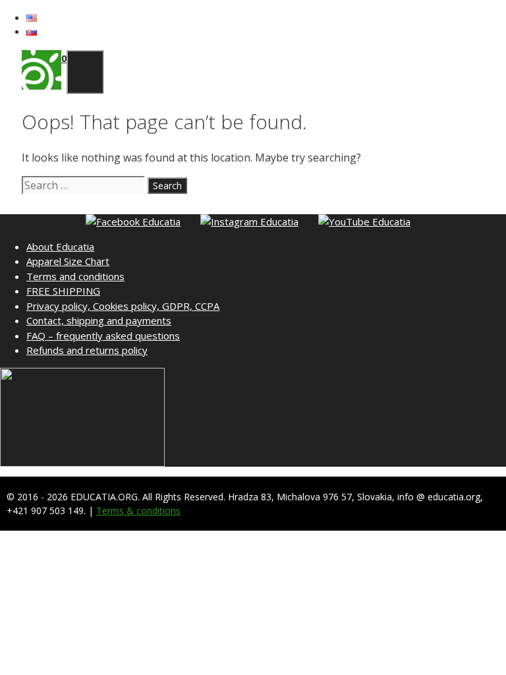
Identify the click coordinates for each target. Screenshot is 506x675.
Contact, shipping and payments (98, 320)
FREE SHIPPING (63, 290)
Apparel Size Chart (67, 261)
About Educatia (60, 246)
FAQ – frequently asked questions (103, 335)
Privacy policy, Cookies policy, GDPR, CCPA (122, 305)
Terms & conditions (138, 510)
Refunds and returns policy (87, 350)
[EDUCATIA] (41, 86)
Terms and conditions (75, 276)
